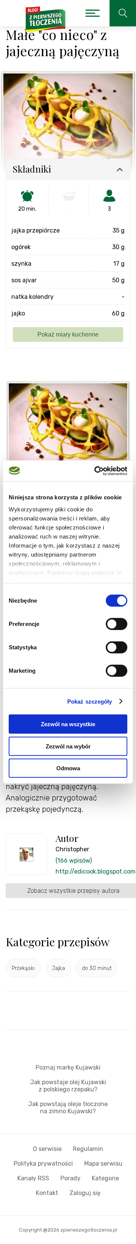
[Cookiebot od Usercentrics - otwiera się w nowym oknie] (96, 471)
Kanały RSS (33, 1178)
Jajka (58, 968)
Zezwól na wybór (68, 746)
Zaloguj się (85, 1193)
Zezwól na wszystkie (68, 724)
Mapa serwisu (103, 1163)
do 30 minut (96, 968)
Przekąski (23, 968)
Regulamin (88, 1148)
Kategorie (105, 1178)
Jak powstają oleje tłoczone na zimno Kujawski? (68, 1107)
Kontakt (47, 1193)
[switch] (116, 624)
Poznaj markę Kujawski (68, 1067)
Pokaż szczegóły (89, 701)
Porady (70, 1178)
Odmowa (68, 768)
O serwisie (47, 1148)
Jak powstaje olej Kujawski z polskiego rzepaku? (68, 1086)
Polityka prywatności (43, 1163)
